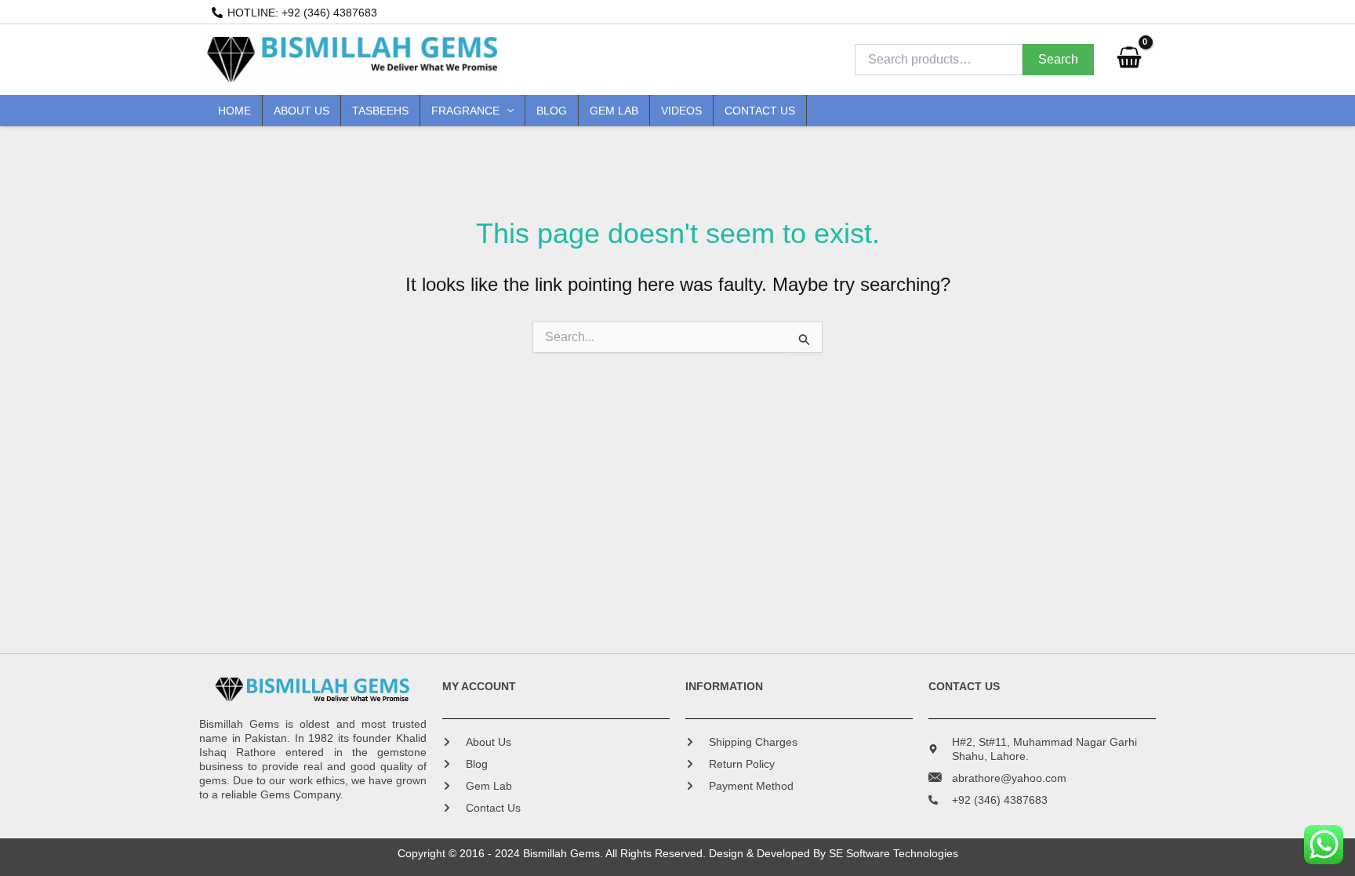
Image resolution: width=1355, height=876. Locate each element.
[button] (506, 110)
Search (1058, 59)
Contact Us (760, 110)
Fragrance (465, 110)
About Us (301, 110)
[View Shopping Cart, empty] (1129, 59)
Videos (681, 110)
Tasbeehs (380, 110)
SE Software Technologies (893, 853)
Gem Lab (614, 110)
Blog (551, 110)
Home (234, 110)
